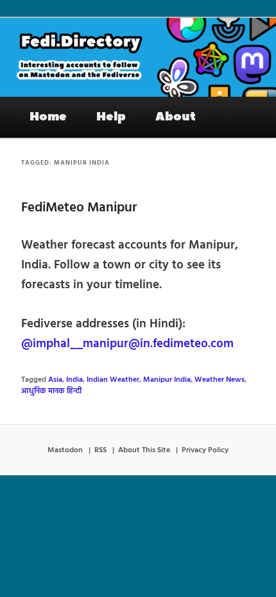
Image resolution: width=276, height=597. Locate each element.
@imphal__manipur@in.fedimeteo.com (127, 344)
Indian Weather (113, 380)
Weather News (219, 380)
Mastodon (65, 450)
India (74, 380)
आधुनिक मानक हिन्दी (51, 391)
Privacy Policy (205, 450)
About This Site (144, 450)
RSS (100, 450)
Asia (55, 380)
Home (48, 116)
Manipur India (167, 380)
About (175, 116)
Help (111, 116)
